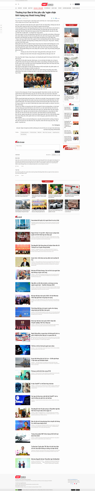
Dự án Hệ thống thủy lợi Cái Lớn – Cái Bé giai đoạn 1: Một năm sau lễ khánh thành (45, 359)
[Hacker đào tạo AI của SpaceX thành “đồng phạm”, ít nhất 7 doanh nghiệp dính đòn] (39, 189)
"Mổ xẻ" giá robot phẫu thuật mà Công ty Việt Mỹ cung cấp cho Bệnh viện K (69, 69)
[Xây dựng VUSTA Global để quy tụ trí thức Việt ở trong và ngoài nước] (22, 189)
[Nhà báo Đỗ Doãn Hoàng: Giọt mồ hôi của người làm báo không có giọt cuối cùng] (76, 138)
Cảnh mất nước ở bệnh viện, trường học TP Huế (69, 55)
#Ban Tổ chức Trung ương (47, 132)
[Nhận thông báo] (70, 4)
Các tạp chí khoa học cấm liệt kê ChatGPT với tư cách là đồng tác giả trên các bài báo (44, 397)
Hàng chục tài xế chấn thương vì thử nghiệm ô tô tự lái (55, 211)
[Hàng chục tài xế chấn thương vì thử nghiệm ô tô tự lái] (55, 204)
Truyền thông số (76, 8)
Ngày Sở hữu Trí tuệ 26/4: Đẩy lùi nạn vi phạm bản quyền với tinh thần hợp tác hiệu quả (68, 116)
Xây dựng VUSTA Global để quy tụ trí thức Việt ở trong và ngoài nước (22, 196)
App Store (73, 490)
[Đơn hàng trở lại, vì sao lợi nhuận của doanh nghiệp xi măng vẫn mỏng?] (22, 204)
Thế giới (59, 8)
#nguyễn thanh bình (56, 132)
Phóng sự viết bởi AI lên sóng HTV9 (41, 371)
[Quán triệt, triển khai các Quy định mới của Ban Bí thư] (76, 132)
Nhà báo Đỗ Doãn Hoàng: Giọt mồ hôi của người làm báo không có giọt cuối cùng (68, 139)
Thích (18, 166)
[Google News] (57, 18)
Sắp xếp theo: (48, 154)
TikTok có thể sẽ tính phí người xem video (42, 346)
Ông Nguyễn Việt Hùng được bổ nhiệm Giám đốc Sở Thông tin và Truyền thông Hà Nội (68, 124)
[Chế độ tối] (73, 4)
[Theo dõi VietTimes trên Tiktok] (76, 483)
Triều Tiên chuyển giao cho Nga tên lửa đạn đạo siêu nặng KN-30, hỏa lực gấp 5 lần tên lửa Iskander (69, 40)
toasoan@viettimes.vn (74, 479)
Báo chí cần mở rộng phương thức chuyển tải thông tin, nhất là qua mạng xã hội (45, 422)
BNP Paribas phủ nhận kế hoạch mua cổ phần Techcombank (72, 196)
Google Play (78, 490)
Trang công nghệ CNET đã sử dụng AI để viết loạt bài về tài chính (44, 435)
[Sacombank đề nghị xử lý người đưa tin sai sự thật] (76, 109)
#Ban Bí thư (39, 132)
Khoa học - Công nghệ (38, 8)
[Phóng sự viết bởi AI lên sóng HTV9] (22, 375)
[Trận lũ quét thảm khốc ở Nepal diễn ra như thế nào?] (72, 204)
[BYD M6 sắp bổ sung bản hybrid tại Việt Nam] (71, 77)
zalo (72, 483)
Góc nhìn (25, 8)
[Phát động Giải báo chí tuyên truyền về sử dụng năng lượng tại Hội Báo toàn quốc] (22, 312)
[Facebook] (51, 18)
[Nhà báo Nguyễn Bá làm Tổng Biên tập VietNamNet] (22, 463)
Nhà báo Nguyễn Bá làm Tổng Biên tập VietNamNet (45, 459)
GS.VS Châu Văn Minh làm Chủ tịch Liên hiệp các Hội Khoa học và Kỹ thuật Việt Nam (55, 196)
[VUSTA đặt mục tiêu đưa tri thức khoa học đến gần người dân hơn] (39, 204)
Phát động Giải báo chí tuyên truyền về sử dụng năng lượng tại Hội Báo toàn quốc (44, 309)
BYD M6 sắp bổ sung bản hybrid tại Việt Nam (69, 83)
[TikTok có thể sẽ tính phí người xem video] (22, 350)
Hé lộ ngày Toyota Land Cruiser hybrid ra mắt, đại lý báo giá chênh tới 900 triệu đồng (69, 98)
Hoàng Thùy (19, 18)
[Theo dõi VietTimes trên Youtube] (74, 483)
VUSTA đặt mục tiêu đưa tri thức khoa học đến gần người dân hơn (38, 211)
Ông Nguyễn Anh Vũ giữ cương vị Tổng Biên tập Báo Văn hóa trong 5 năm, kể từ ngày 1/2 (45, 409)
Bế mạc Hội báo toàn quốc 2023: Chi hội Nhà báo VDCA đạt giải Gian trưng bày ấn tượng (44, 296)
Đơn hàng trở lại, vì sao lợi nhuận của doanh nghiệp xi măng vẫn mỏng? (22, 211)
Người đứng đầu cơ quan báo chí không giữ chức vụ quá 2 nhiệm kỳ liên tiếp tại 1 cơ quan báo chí (45, 334)
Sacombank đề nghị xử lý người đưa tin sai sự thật (67, 108)
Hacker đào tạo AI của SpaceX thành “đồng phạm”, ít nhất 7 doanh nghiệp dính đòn (39, 196)
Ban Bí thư (32, 338)
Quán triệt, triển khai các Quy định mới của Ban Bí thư (68, 132)
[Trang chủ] (16, 8)
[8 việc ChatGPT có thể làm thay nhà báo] (22, 388)
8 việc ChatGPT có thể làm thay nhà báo (42, 383)
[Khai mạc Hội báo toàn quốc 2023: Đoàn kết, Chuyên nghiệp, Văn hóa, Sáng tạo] (22, 325)
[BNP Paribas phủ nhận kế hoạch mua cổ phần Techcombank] (72, 189)
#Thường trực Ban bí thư (24, 132)
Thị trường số (47, 8)
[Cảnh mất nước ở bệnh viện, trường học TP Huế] (71, 48)
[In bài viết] (53, 18)
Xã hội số (20, 8)
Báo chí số (19, 217)
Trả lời (22, 166)
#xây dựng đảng (23, 134)
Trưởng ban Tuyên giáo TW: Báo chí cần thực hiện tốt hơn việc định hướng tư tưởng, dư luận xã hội (45, 447)
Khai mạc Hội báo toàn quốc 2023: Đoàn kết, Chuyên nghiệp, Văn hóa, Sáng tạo (43, 321)
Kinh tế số (30, 8)
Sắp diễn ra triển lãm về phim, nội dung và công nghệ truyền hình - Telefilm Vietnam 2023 (44, 284)
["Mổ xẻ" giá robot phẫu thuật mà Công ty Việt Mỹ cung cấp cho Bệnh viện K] (71, 62)
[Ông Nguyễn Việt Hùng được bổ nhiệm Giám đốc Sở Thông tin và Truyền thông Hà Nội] (76, 123)
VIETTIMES (47, 4)
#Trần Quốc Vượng (33, 132)
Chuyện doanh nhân (67, 8)
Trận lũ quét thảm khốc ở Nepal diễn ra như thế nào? (72, 211)
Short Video (54, 8)
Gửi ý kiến (57, 151)
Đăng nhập (77, 4)
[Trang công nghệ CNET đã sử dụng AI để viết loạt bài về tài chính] (22, 438)
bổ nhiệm (44, 462)
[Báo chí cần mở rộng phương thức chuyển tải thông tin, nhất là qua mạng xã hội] (22, 425)
